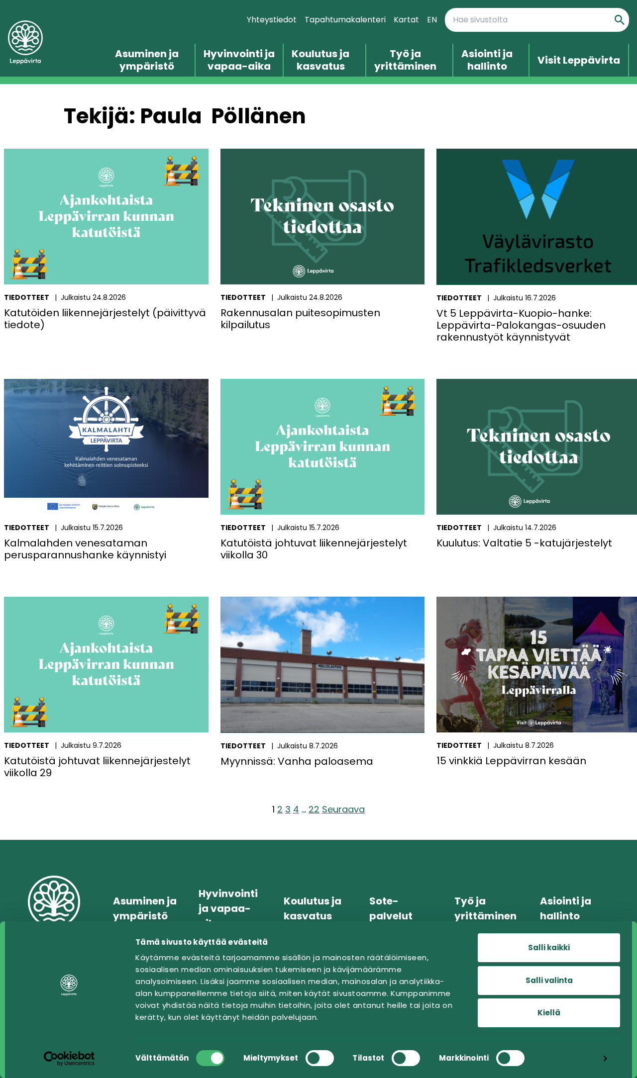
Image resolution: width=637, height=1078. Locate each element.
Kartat (406, 19)
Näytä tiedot (568, 1058)
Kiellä (548, 1012)
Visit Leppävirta (578, 60)
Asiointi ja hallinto (487, 60)
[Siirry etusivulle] (49, 42)
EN (432, 19)
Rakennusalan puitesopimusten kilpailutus (300, 319)
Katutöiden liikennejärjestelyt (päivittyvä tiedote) (105, 319)
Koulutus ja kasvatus (320, 60)
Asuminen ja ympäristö (147, 60)
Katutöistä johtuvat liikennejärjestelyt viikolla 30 (313, 549)
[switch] (320, 1058)
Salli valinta (549, 980)
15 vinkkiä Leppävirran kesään (511, 761)
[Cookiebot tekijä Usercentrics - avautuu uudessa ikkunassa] (69, 1058)
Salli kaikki (549, 947)
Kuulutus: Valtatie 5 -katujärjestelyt (524, 543)
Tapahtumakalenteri (345, 19)
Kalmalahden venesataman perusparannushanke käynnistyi (85, 549)
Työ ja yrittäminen (405, 60)
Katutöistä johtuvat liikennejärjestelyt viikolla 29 (97, 767)
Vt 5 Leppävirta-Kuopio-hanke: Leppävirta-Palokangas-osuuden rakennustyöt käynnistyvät (521, 325)
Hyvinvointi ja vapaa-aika (239, 60)
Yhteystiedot (272, 19)
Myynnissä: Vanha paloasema (296, 761)
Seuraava (343, 809)
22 (314, 809)
